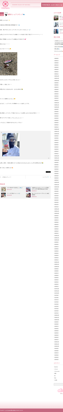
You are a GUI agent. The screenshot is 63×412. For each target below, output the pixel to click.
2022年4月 (56, 173)
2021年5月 (56, 197)
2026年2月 (56, 71)
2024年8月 (56, 111)
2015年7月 (56, 352)
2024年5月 (56, 118)
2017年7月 (56, 299)
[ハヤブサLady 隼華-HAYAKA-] (6, 8)
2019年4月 (56, 253)
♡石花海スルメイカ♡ (58, 40)
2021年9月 (56, 188)
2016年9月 (56, 321)
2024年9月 (56, 109)
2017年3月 (56, 308)
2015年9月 (56, 348)
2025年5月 (56, 91)
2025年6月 (56, 89)
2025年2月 (56, 98)
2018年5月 (56, 277)
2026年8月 (56, 58)
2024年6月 (56, 115)
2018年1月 (56, 286)
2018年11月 (56, 264)
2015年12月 (56, 341)
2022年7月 (56, 166)
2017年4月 (56, 306)
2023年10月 (56, 133)
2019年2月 (56, 257)
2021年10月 (56, 186)
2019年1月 (56, 259)
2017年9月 (56, 295)
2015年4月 (56, 359)
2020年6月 (56, 222)
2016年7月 (56, 326)
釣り (55, 377)
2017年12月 (56, 288)
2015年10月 (56, 346)
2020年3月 (56, 228)
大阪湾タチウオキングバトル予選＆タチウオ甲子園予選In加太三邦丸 (40, 188)
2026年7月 (56, 60)
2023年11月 (56, 131)
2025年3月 (56, 95)
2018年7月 (56, 273)
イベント (56, 368)
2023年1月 (56, 153)
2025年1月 (56, 100)
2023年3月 (56, 149)
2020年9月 (56, 215)
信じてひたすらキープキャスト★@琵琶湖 (40, 194)
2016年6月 (56, 328)
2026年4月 (56, 67)
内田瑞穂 (6, 12)
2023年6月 (56, 142)
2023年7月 (56, 140)
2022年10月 (56, 160)
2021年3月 (56, 202)
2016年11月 (56, 317)
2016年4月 (56, 332)
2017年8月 (56, 297)
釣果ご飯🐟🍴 (57, 48)
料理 (55, 373)
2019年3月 (56, 255)
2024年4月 (56, 120)
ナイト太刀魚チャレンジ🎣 (13, 193)
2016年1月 (56, 339)
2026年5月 (56, 64)
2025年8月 (56, 84)
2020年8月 (56, 217)
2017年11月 (56, 290)
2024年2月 (56, 124)
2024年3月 (56, 122)
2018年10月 (56, 266)
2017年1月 (56, 312)
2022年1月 (56, 180)
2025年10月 (56, 80)
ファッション (57, 371)
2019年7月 (56, 246)
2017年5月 (56, 304)
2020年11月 (56, 211)
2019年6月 (56, 248)
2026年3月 (56, 69)
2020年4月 (56, 226)
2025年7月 (56, 87)
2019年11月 (56, 237)
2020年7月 (56, 219)
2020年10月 (56, 213)
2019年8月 (56, 244)
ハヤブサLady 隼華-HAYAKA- (10, 410)
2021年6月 (56, 195)
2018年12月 (56, 262)
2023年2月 (56, 151)
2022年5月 (56, 171)
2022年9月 (56, 162)
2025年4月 (56, 93)
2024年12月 (56, 102)
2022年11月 (56, 157)
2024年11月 (56, 104)
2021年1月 (56, 206)
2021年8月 (56, 191)
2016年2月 (56, 337)
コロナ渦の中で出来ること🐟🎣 (14, 187)
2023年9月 (56, 135)
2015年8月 (56, 350)
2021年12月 (56, 182)
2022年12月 (56, 155)
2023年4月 (56, 146)
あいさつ (56, 366)
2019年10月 (56, 239)
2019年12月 (56, 235)
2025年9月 (56, 82)
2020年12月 (56, 208)
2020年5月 (56, 224)
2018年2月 (56, 284)
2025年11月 (56, 78)
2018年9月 (56, 268)
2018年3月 (56, 281)
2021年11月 (56, 184)
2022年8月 (56, 164)
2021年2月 (56, 204)
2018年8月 (56, 270)
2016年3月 (56, 335)
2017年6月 (56, 301)
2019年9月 (56, 242)
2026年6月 (56, 62)
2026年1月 (56, 73)
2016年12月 (56, 315)
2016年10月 (56, 319)
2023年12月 (56, 129)
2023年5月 (56, 144)
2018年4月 (56, 279)
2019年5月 (56, 250)
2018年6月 (56, 275)
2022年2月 (56, 177)
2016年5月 (56, 330)
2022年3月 (56, 175)
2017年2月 (56, 310)
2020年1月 (56, 233)
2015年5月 (56, 357)
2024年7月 (56, 113)
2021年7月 (56, 193)
